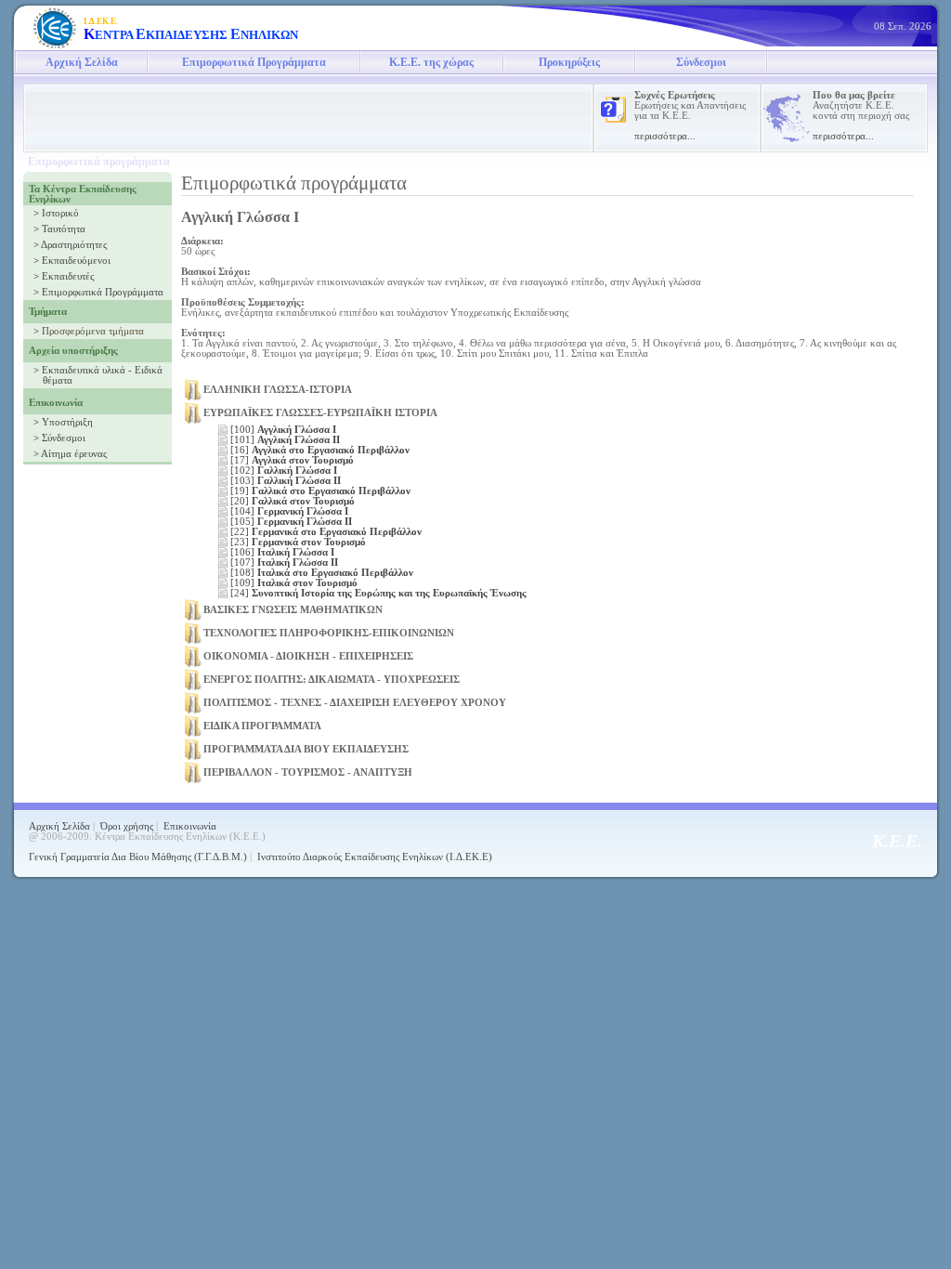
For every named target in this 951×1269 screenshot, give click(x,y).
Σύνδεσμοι (701, 62)
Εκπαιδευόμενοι (76, 260)
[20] (292, 501)
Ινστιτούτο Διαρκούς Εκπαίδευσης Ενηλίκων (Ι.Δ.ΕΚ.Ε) (374, 857)
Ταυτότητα (63, 229)
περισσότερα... (665, 136)
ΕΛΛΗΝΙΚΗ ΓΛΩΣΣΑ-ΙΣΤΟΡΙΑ (277, 390)
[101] (285, 440)
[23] (298, 542)
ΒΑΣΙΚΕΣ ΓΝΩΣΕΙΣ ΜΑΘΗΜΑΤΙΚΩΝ (293, 610)
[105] (291, 522)
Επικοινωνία (189, 826)
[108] (321, 573)
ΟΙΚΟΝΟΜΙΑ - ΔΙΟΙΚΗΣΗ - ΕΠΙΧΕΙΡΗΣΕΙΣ (308, 656)
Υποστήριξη (67, 422)
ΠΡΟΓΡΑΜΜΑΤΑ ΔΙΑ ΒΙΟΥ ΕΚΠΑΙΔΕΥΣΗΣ (306, 749)
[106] (282, 552)
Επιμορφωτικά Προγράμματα (254, 62)
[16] (320, 450)
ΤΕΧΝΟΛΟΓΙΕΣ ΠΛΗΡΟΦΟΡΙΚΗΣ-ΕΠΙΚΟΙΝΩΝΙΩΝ (328, 633)
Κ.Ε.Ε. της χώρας (431, 62)
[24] (378, 593)
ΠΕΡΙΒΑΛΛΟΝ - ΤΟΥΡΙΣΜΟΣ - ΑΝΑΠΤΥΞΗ (307, 772)
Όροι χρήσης (126, 826)
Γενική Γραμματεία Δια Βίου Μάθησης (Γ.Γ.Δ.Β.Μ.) (138, 857)
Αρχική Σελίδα (82, 62)
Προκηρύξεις (569, 62)
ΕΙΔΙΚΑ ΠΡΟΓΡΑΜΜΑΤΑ (262, 726)
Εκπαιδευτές (68, 276)
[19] (320, 491)
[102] (283, 470)
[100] (283, 430)
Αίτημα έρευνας (74, 454)
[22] (326, 532)
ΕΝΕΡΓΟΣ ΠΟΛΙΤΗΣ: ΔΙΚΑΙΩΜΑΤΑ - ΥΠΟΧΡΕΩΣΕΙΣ (331, 679)
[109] (294, 583)
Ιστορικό (60, 213)
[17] (292, 460)
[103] (285, 481)
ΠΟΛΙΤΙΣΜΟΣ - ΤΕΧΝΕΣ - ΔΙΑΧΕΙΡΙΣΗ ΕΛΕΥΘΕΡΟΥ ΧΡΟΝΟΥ (354, 703)
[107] (284, 562)
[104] (289, 511)
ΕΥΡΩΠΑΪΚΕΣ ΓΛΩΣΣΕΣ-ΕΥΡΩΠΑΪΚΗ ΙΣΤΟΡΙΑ (320, 413)
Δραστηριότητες (74, 245)
